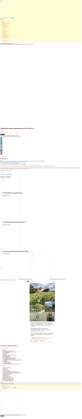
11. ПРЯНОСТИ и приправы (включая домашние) (12, 359)
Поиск (12, 18)
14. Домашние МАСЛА (7, 362)
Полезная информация (7, 376)
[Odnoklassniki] (41, 147)
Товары (4, 22)
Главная (4, 30)
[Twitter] (41, 149)
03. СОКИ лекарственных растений (11, 44)
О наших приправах (6, 370)
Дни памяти (5, 368)
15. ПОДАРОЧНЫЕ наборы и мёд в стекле (11, 363)
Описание (5, 156)
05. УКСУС (5, 353)
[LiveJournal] (41, 150)
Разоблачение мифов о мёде (8, 379)
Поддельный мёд (6, 375)
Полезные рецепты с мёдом (8, 377)
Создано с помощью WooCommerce (7, 383)
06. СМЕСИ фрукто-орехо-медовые (9, 354)
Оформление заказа (6, 25)
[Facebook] (41, 140)
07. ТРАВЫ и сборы (6, 355)
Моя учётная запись (6, 385)
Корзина (4, 24)
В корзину (2, 134)
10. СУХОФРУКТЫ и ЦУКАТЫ (9, 358)
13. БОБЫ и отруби (6, 361)
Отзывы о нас (5, 35)
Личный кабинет (6, 26)
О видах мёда (5, 369)
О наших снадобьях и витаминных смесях (11, 371)
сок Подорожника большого (23, 161)
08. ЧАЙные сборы (6, 356)
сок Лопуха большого (33, 161)
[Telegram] (41, 145)
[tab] (42, 156)
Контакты (4, 27)
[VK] (41, 138)
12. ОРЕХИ (5, 360)
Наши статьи (5, 28)
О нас (4, 21)
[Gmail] (41, 154)
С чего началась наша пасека (8, 380)
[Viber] (41, 143)
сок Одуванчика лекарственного (11, 161)
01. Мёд (4, 349)
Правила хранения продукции (8, 378)
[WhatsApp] (41, 141)
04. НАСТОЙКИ (6, 352)
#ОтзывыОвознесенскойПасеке (6, 174)
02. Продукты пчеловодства (8, 350)
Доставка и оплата (6, 23)
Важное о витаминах (7, 367)
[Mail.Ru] (41, 152)
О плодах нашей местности (8, 373)
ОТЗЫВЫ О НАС (6, 374)
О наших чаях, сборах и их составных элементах (12, 372)
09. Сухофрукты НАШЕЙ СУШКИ (9, 357)
